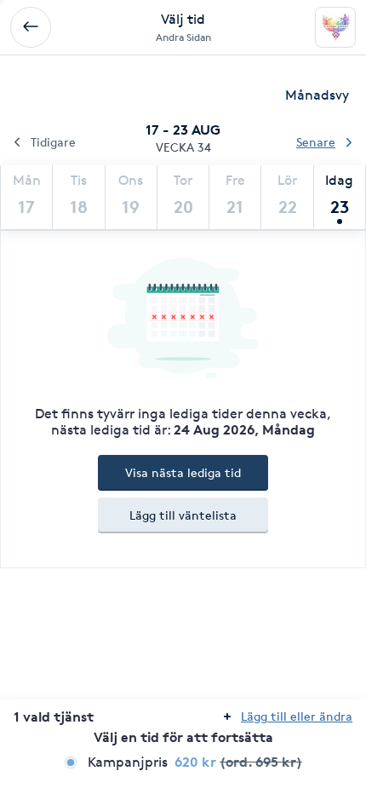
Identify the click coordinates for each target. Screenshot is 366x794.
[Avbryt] (30, 27)
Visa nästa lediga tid (183, 472)
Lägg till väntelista (183, 515)
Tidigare (53, 142)
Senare (315, 142)
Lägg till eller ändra (296, 716)
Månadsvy (317, 95)
